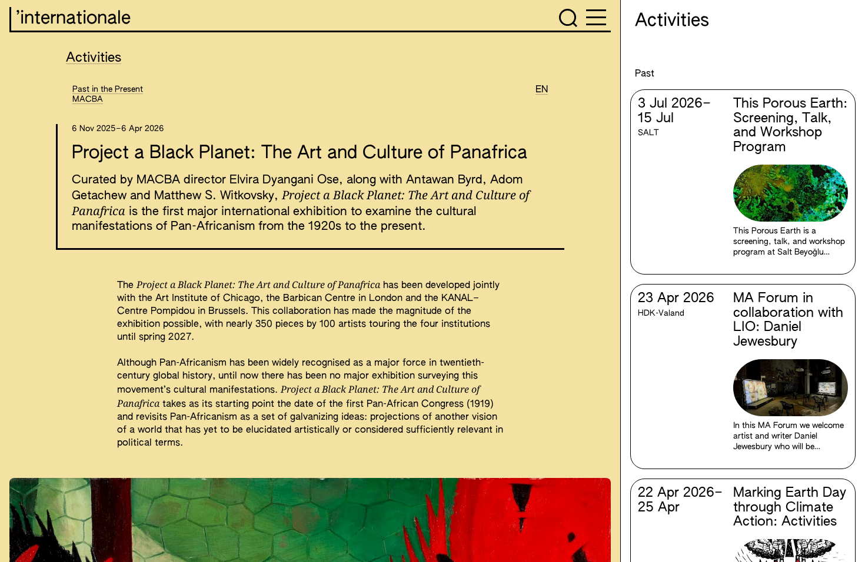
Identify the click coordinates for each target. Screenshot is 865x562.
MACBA (87, 99)
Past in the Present (107, 89)
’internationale (73, 19)
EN (541, 90)
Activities (93, 58)
